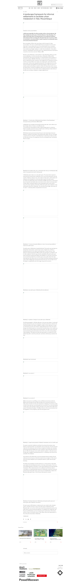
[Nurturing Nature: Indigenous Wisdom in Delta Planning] (56, 533)
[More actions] (57, 11)
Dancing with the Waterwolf (25, 538)
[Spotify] (62, 8)
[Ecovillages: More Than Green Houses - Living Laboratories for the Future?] (40, 533)
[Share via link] (30, 519)
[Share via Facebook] (23, 519)
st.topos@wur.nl (60, 567)
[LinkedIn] (58, 8)
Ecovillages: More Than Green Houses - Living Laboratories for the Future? (40, 539)
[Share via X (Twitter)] (25, 519)
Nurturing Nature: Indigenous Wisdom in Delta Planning (55, 539)
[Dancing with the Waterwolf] (25, 533)
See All (61, 527)
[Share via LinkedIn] (28, 519)
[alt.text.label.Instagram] (60, 8)
